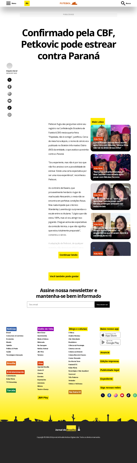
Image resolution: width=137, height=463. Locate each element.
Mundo (8, 342)
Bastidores (72, 342)
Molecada (41, 342)
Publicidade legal (109, 370)
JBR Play (43, 397)
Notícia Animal (42, 349)
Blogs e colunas (78, 329)
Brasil (8, 333)
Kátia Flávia (98, 139)
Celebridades (11, 376)
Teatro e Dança (43, 389)
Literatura (41, 383)
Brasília (11, 363)
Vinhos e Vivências (75, 384)
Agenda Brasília (43, 367)
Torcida (11, 390)
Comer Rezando (74, 358)
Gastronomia (42, 336)
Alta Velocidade (74, 339)
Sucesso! (71, 374)
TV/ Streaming (11, 382)
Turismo (40, 355)
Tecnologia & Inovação (14, 355)
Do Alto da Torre (74, 361)
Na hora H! (75, 392)
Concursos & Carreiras (14, 336)
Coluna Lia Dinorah (75, 352)
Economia (10, 339)
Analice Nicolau (74, 336)
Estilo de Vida (45, 329)
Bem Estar (41, 333)
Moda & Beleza (42, 339)
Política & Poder (12, 349)
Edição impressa (109, 361)
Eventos (40, 377)
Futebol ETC (72, 365)
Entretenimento (15, 372)
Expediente (106, 379)
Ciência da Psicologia (76, 345)
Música (40, 386)
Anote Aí (40, 370)
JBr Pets (40, 352)
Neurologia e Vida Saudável (78, 371)
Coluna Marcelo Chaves (77, 355)
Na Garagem (42, 345)
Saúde (8, 352)
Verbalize (71, 381)
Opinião (9, 345)
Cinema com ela (74, 349)
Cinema (40, 373)
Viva (40, 363)
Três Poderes (73, 377)
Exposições (41, 380)
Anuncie (104, 352)
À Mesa (71, 333)
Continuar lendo (68, 255)
